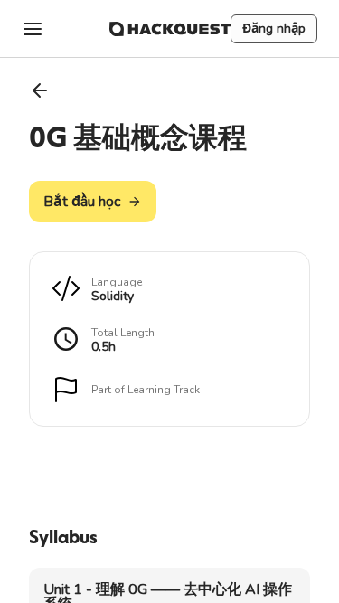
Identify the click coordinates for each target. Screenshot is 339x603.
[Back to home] (170, 29)
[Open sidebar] (32, 29)
